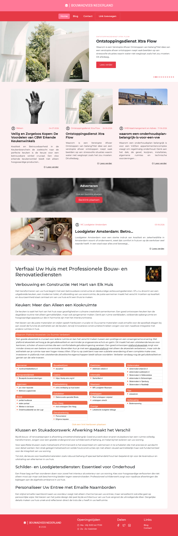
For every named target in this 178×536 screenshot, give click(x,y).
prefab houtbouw (25, 400)
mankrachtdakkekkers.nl (28, 368)
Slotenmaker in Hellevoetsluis (140, 375)
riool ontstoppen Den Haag (66, 406)
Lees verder (106, 64)
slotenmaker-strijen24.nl (138, 368)
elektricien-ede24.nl (100, 368)
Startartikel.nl (98, 378)
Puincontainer (61, 416)
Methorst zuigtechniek (27, 391)
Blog (75, 16)
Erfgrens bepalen (62, 419)
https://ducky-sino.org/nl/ (65, 378)
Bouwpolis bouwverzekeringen (30, 378)
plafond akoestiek (137, 345)
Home (64, 16)
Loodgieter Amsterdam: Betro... (104, 231)
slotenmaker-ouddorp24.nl (139, 372)
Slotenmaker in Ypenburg (139, 381)
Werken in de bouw (26, 406)
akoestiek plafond (98, 348)
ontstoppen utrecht (100, 400)
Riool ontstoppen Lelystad (102, 397)
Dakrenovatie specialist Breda (67, 397)
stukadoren (133, 394)
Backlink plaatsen (89, 199)
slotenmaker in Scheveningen (140, 378)
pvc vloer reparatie (26, 387)
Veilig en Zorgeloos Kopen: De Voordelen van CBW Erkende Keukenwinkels (34, 137)
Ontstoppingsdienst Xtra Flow (85, 135)
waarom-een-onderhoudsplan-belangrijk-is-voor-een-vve (143, 135)
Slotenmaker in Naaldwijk (139, 384)
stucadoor (59, 368)
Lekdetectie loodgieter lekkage (104, 409)
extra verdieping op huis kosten (68, 387)
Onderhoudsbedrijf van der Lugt (31, 409)
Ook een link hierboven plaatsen (89, 424)
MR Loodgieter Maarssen (102, 387)
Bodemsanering (135, 403)
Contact (88, 16)
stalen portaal (24, 403)
